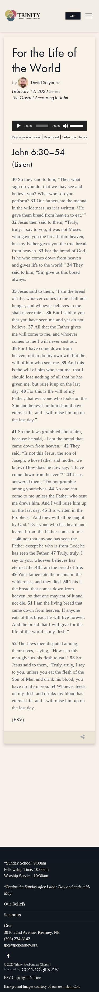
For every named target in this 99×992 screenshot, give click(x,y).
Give (73, 16)
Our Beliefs (14, 904)
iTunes (82, 137)
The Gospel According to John (40, 97)
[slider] (77, 125)
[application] (49, 126)
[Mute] (65, 126)
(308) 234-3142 (17, 938)
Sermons (12, 915)
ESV (17, 719)
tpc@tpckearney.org (20, 945)
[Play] (18, 126)
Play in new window (26, 137)
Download (51, 137)
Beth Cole (72, 987)
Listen (22, 164)
